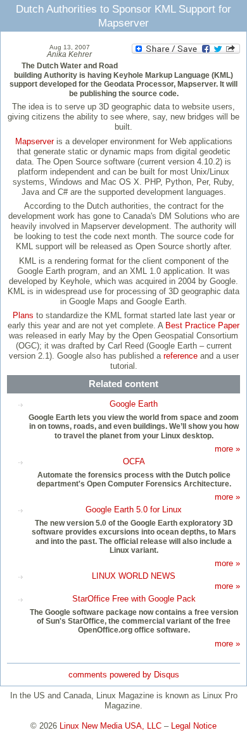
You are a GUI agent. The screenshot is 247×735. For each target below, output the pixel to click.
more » (227, 449)
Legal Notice (194, 726)
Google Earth (134, 404)
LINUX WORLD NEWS (133, 576)
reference (180, 356)
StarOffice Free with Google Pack (134, 598)
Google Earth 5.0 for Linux (134, 509)
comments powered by (123, 674)
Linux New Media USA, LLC (111, 726)
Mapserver (34, 141)
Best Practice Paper (202, 325)
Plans (23, 315)
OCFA (134, 461)
